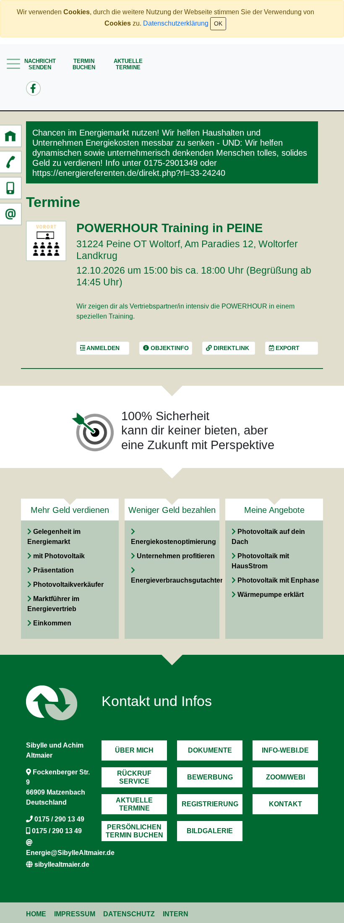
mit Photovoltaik (59, 556)
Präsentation (53, 570)
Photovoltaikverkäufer (68, 584)
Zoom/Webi (285, 777)
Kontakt (285, 804)
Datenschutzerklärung (175, 23)
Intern (175, 914)
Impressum (74, 914)
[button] (10, 136)
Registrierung (210, 804)
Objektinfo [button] (169, 348)
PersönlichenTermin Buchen (134, 831)
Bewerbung (210, 777)
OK (218, 23)
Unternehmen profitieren (176, 556)
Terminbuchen (84, 64)
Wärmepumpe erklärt (270, 594)
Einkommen (52, 623)
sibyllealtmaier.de (61, 864)
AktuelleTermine (128, 64)
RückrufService (134, 777)
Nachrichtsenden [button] (40, 64)
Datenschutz (129, 914)
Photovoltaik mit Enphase (278, 580)
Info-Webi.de (285, 750)
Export (287, 348)
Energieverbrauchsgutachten (177, 580)
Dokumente (210, 750)
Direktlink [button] (230, 348)
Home (36, 914)
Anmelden (102, 348)
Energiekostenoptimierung (173, 541)
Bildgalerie (210, 830)
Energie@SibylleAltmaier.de (70, 852)
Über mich (134, 750)
